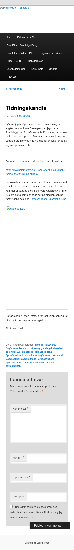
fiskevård (50, 344)
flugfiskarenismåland (17, 348)
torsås (29, 351)
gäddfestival (56, 348)
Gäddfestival (13, 359)
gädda (44, 348)
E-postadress (22, 477)
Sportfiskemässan (16, 68)
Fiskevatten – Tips (27, 37)
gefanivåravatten (15, 351)
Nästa (63, 88)
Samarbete (37, 68)
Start (9, 37)
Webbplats (19, 496)
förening (35, 348)
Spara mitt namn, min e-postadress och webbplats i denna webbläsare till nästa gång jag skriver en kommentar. (36, 512)
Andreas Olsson (36, 362)
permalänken (13, 366)
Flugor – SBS (14, 60)
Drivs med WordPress (37, 542)
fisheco (39, 344)
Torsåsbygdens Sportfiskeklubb (48, 199)
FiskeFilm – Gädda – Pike (20, 53)
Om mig (53, 68)
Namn (19, 457)
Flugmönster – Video (51, 53)
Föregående (14, 88)
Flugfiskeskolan (34, 60)
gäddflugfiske (28, 359)
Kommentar (21, 408)
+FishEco (12, 76)
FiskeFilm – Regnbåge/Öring (22, 45)
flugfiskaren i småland (50, 355)
